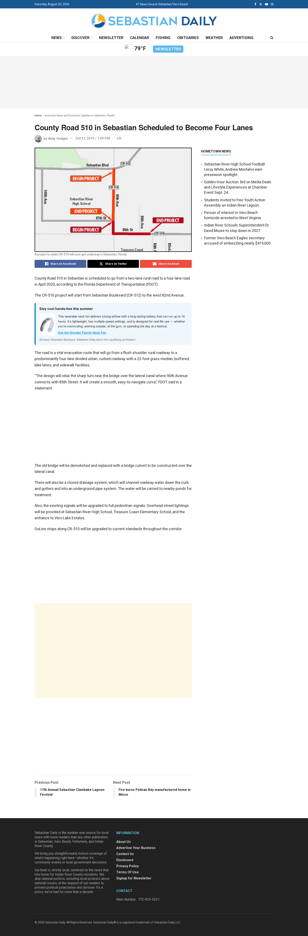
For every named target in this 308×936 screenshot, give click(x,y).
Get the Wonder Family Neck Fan (82, 332)
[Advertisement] (113, 650)
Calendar (139, 37)
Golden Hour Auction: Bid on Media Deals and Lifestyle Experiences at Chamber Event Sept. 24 (237, 187)
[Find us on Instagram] (272, 4)
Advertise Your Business (135, 848)
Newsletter (111, 37)
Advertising (241, 37)
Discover (80, 37)
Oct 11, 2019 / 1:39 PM (93, 138)
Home (38, 115)
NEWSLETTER (168, 49)
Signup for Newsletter (133, 878)
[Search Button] (271, 38)
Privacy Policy (127, 866)
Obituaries (188, 37)
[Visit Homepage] (154, 21)
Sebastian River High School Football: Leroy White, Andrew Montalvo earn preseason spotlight (234, 169)
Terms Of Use (127, 872)
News (56, 37)
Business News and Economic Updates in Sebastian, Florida (80, 115)
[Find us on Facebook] (255, 4)
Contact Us (125, 854)
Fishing (163, 37)
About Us (123, 842)
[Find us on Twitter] (260, 4)
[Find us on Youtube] (266, 4)
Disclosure (124, 860)
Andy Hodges (58, 138)
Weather (214, 37)
